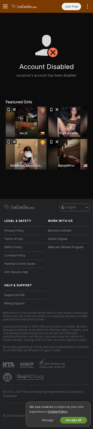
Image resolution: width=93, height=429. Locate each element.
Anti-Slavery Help (16, 272)
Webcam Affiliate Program (66, 247)
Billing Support (14, 303)
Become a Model (59, 230)
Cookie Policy (57, 411)
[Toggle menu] (5, 6)
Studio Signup (57, 239)
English (71, 207)
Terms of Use (13, 239)
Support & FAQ (14, 295)
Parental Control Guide (19, 263)
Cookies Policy (14, 255)
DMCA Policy (13, 247)
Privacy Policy (14, 230)
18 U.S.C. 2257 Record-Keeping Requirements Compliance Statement (43, 394)
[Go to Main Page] (28, 6)
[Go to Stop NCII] (31, 377)
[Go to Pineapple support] (8, 377)
